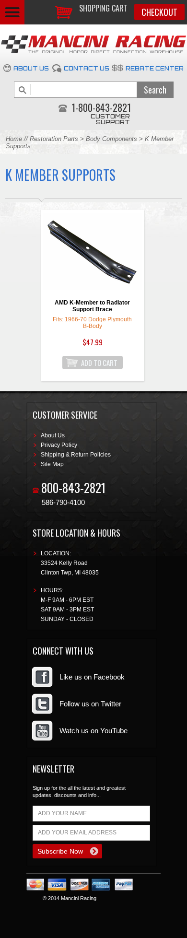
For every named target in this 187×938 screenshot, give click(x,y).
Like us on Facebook (92, 677)
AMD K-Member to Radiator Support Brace (92, 306)
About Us (31, 68)
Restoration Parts (54, 138)
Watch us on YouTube (93, 731)
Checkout (159, 12)
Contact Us (86, 68)
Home (14, 138)
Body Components (111, 138)
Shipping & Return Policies (76, 454)
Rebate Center (155, 68)
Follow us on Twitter (90, 704)
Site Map (52, 464)
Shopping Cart (103, 8)
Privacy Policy (59, 445)
